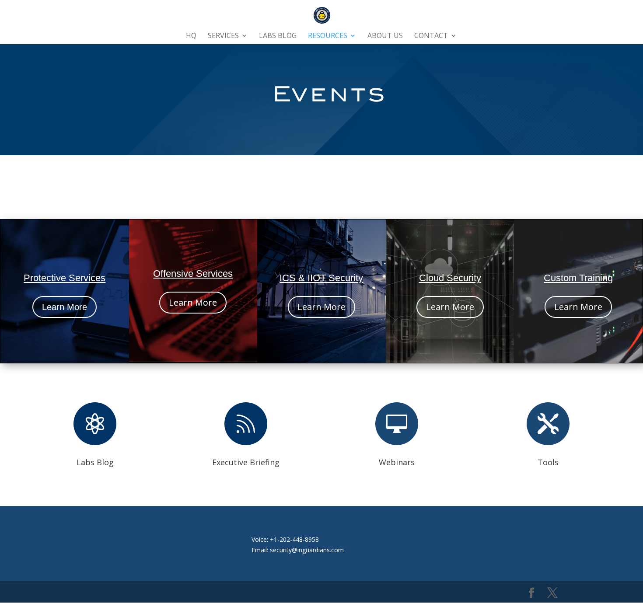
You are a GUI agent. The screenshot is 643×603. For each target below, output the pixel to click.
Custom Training (578, 277)
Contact (431, 36)
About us (385, 36)
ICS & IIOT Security (321, 277)
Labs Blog (278, 36)
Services (223, 36)
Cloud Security (450, 277)
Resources (327, 36)
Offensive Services (193, 273)
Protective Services (64, 277)
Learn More (64, 307)
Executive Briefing (246, 462)
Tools (548, 462)
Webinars (397, 462)
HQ (191, 36)
